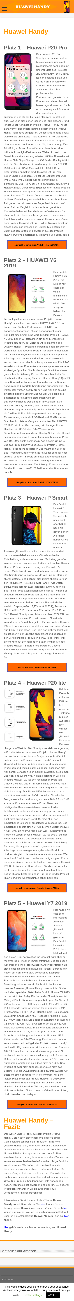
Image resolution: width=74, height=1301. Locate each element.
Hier (6, 1227)
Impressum (7, 1279)
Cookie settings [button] (33, 1295)
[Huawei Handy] (37, 7)
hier (43, 1204)
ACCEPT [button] (53, 1295)
